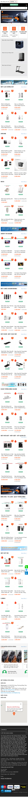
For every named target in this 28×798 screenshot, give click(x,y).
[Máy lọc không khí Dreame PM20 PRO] (7, 101)
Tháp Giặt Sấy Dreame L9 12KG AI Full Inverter (7, 477)
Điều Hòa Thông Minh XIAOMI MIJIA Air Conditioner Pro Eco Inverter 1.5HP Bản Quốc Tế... (20, 516)
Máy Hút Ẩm (4, 553)
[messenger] (26, 569)
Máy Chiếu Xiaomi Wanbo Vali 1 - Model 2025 (20, 327)
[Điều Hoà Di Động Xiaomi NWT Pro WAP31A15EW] (7, 535)
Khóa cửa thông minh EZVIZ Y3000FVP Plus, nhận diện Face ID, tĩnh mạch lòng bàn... (20, 407)
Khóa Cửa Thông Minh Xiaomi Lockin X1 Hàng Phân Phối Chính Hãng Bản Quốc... (6, 427)
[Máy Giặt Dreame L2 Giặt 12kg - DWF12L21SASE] (7, 451)
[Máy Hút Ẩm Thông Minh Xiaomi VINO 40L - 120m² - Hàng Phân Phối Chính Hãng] (7, 588)
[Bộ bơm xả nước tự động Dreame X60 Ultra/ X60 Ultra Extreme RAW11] (20, 170)
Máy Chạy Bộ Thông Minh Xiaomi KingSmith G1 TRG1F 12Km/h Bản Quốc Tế (20, 352)
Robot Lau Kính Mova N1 (20, 198)
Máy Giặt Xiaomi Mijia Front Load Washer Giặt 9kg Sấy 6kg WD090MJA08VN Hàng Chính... (20, 477)
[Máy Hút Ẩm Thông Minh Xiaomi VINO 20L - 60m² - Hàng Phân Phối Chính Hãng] (20, 568)
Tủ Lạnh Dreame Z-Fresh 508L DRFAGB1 (20, 538)
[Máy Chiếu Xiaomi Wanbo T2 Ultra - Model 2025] (7, 324)
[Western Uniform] (23, 788)
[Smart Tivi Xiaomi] (14, 230)
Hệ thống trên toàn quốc (23, 32)
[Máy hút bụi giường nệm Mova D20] (7, 196)
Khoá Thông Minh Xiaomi (9, 389)
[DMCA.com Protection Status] (15, 790)
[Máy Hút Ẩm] (14, 550)
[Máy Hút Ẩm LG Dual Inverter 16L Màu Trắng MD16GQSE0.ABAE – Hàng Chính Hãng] (20, 588)
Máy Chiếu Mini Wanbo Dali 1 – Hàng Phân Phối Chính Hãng (20, 306)
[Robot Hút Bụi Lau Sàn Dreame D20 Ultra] (20, 148)
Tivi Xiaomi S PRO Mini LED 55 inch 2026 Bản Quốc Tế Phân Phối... (6, 251)
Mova (2, 181)
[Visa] (10, 788)
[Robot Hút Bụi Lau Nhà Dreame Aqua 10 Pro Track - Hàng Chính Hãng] (7, 148)
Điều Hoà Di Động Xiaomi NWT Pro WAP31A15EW (7, 538)
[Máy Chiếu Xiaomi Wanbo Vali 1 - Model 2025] (20, 324)
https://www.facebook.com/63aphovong (10, 692)
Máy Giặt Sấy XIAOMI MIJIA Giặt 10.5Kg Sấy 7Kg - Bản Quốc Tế (19, 455)
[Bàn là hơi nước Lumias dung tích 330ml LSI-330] (20, 633)
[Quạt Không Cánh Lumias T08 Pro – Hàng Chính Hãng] (20, 613)
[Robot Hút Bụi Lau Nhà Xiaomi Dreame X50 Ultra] (7, 170)
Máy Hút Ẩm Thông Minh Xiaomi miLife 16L (7, 571)
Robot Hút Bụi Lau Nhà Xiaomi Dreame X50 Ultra (7, 173)
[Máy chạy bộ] (14, 70)
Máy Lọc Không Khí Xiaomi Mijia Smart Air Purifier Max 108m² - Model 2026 (19, 104)
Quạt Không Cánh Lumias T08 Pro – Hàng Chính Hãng (20, 616)
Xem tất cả (24, 87)
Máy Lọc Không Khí (7, 87)
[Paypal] (17, 788)
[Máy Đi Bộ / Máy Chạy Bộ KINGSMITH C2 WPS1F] (7, 349)
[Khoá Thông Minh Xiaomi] (14, 386)
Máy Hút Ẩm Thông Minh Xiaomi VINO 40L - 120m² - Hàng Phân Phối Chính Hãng (7, 591)
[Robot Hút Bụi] (14, 57)
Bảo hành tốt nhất (14, 32)
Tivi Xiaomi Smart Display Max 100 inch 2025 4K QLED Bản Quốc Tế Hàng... (20, 273)
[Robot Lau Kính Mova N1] (20, 196)
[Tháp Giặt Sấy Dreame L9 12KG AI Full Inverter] (7, 473)
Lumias (3, 598)
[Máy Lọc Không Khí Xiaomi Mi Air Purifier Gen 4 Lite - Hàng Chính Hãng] (20, 123)
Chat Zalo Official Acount (9, 689)
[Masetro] (3, 788)
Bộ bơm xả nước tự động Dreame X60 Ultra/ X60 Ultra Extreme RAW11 (20, 173)
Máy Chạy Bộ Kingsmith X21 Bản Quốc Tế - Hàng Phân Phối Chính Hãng (7, 374)
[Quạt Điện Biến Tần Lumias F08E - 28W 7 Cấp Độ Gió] (7, 613)
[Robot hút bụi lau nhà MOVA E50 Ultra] (20, 217)
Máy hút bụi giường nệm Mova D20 (7, 199)
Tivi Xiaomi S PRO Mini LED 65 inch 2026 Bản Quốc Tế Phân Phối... (6, 273)
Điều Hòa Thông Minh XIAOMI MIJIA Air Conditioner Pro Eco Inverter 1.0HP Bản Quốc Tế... (7, 516)
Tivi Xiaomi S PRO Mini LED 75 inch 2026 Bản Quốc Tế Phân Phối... (19, 251)
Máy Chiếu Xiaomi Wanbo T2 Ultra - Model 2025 (7, 327)
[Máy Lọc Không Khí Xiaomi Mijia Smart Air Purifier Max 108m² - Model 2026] (20, 101)
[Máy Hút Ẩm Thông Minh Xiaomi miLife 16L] (7, 568)
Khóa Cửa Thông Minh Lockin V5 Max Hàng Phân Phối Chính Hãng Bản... (19, 427)
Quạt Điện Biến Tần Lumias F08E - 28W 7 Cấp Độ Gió (6, 616)
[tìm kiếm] (25, 8)
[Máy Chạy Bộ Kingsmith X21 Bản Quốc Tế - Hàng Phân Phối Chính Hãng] (7, 371)
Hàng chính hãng (5, 32)
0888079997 (12, 774)
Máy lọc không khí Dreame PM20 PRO (6, 104)
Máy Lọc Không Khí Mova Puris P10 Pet (7, 220)
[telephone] (26, 566)
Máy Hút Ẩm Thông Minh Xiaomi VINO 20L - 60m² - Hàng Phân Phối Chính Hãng (20, 571)
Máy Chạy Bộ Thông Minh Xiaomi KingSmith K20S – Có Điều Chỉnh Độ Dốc (20, 374)
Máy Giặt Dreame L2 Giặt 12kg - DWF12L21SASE (7, 455)
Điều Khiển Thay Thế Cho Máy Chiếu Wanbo (7, 306)
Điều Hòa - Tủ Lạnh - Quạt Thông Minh (13, 496)
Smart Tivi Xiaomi (6, 233)
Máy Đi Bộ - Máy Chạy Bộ (9, 334)
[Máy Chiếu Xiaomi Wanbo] (14, 285)
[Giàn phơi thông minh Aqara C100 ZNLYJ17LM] (7, 404)
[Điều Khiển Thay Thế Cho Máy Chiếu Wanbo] (7, 303)
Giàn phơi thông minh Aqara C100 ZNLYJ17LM (7, 407)
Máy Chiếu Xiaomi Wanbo (9, 288)
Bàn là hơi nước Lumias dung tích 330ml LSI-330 (20, 637)
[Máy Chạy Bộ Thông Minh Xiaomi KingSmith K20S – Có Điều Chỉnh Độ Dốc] (20, 371)
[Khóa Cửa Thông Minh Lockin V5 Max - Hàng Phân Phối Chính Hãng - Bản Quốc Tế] (20, 424)
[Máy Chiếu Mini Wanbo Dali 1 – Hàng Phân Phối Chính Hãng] (20, 303)
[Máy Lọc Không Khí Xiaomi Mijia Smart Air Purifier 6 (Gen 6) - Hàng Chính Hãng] (7, 123)
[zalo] (26, 573)
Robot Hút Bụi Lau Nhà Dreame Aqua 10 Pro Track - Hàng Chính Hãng (7, 151)
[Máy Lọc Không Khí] (14, 84)
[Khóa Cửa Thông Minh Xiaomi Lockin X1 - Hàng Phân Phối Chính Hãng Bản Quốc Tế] (7, 424)
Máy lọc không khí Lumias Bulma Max (5, 636)
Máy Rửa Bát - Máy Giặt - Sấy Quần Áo (13, 435)
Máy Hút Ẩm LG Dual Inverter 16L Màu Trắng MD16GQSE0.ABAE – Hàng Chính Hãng (20, 591)
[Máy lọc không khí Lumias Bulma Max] (7, 633)
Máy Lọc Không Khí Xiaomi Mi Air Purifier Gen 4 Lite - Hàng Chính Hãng (20, 127)
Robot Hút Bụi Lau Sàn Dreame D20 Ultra (19, 151)
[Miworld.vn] (14, 5)
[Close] (21, 704)
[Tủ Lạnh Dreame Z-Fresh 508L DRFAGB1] (20, 535)
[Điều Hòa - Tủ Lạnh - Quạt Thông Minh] (14, 494)
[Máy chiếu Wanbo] (14, 45)
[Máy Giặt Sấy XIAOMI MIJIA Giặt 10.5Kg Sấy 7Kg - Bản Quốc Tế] (20, 451)
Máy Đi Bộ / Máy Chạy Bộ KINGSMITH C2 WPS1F (7, 352)
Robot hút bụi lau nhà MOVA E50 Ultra (19, 220)
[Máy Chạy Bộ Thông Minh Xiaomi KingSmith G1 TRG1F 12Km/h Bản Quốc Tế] (20, 349)
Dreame (3, 133)
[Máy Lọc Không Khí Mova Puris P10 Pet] (7, 217)
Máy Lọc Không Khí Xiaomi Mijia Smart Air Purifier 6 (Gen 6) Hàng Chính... (6, 126)
